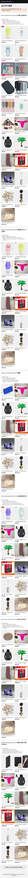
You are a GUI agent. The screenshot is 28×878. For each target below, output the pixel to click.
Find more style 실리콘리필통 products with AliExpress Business (11, 10)
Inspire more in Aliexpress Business (14, 867)
